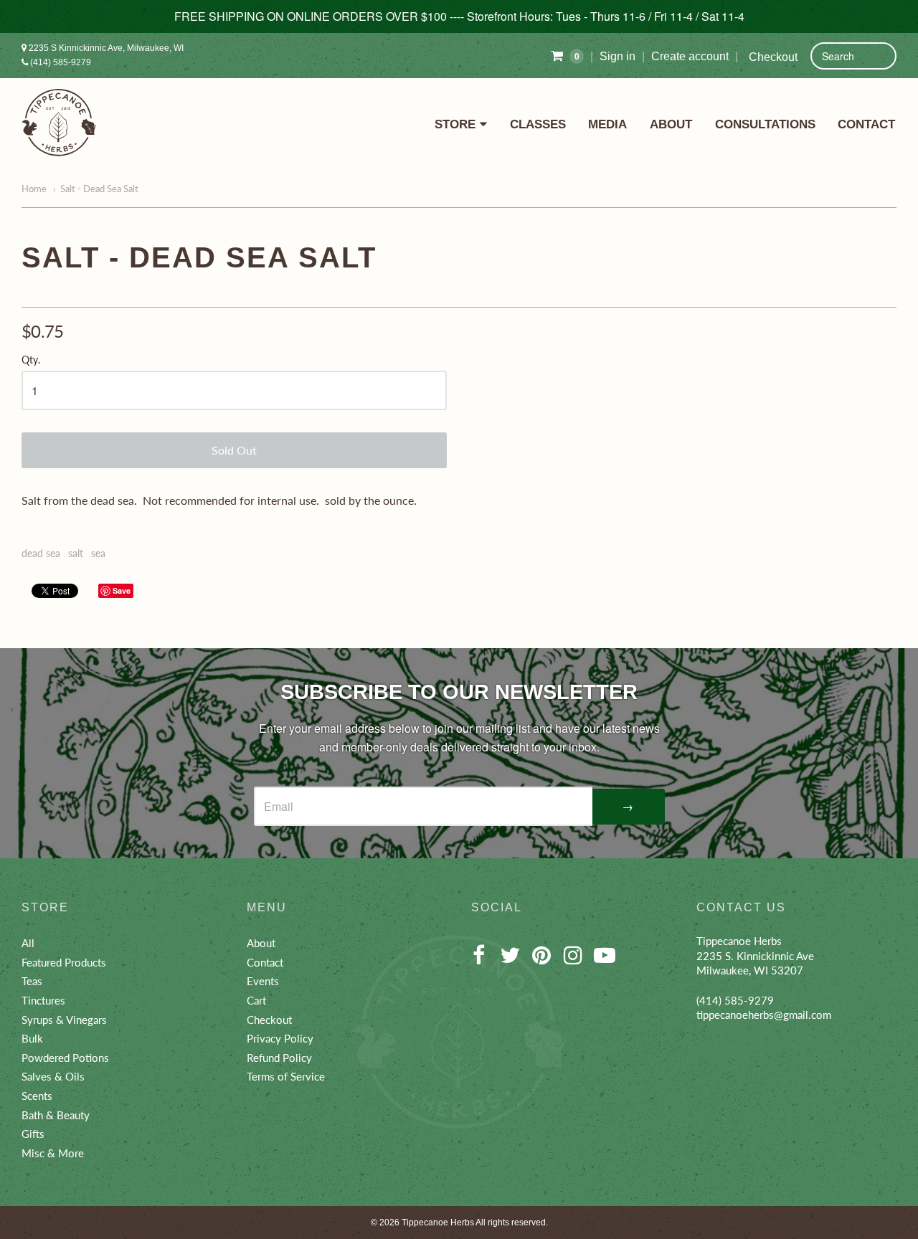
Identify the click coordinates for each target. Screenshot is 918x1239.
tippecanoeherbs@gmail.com (763, 1014)
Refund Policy (279, 1057)
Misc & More (53, 1153)
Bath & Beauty (56, 1115)
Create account (690, 56)
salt (75, 553)
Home (34, 188)
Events (263, 980)
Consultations (765, 124)
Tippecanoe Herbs (438, 1222)
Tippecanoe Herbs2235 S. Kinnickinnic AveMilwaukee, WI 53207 (755, 955)
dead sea (41, 553)
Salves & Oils (53, 1076)
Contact (866, 124)
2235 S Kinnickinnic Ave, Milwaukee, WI (105, 48)
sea (98, 553)
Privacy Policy (280, 1038)
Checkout (773, 57)
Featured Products (64, 962)
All (28, 942)
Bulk (32, 1038)
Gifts (33, 1133)
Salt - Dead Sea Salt (99, 188)
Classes (538, 124)
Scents (37, 1095)
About (671, 124)
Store (455, 124)
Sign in (617, 56)
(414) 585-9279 (59, 62)
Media (607, 124)
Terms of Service (286, 1076)
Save (122, 590)
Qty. (31, 360)
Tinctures (43, 1000)
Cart (256, 1000)
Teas (32, 980)
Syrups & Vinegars (64, 1019)
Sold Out (234, 450)
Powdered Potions (65, 1057)
